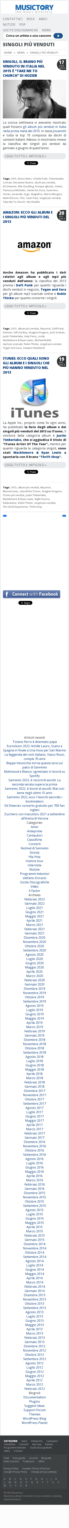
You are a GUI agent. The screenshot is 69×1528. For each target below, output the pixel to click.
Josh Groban (57, 332)
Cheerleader (56, 178)
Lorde (41, 336)
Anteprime (34, 831)
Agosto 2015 (34, 1210)
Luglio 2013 (34, 1316)
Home (8, 52)
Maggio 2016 (34, 1172)
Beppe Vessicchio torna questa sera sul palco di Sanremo (34, 765)
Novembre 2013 (34, 1299)
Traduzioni (28, 1461)
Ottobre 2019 (34, 997)
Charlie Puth (40, 178)
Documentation (34, 1397)
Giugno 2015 (34, 1218)
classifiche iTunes (30, 491)
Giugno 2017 (34, 1116)
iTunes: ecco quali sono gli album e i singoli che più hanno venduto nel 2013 (26, 365)
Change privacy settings (44, 1471)
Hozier (7, 194)
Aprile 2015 (34, 1227)
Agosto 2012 (34, 1363)
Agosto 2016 (34, 1159)
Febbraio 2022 (34, 899)
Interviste (34, 865)
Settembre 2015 (34, 1206)
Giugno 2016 (34, 1167)
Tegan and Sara (53, 289)
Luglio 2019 (34, 1010)
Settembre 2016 (34, 1154)
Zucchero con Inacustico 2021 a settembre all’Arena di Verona (34, 816)
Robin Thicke (31, 344)
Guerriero (52, 190)
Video (34, 886)
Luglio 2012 (34, 1367)
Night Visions (42, 499)
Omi (22, 198)
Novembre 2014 (34, 1248)
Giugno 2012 (34, 1372)
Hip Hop (34, 857)
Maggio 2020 (34, 967)
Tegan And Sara (12, 348)
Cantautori (34, 835)
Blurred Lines (10, 491)
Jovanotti (59, 131)
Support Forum (35, 1410)
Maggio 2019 (34, 1018)
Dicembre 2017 (34, 1091)
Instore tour (34, 861)
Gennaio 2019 (34, 1035)
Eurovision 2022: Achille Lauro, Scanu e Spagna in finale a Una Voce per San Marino (34, 748)
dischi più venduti (45, 182)
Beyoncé (45, 328)
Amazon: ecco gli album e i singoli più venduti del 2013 (28, 217)
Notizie (9, 24)
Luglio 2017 (34, 1112)
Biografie (46, 1458)
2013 (13, 328)
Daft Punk (24, 285)
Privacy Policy (11, 1468)
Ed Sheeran (9, 186)
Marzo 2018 (34, 1078)
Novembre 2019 (34, 993)
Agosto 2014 (34, 1261)
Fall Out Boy (20, 332)
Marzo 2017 (34, 1129)
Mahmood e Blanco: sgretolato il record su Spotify (34, 773)
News (46, 30)
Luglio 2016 (34, 1163)
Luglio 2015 (34, 1214)
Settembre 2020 (34, 950)
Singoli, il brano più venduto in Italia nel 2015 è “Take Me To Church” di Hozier (24, 68)
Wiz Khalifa (33, 202)
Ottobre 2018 (34, 1048)
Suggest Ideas (34, 1406)
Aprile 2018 (34, 1074)
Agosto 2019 (34, 1006)
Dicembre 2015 (34, 1193)
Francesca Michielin (14, 190)
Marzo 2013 (34, 1333)
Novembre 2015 (34, 1197)
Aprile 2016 (34, 1176)
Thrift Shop (50, 457)
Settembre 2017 (34, 1103)
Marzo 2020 (34, 976)
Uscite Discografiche (20, 30)
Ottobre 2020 (34, 946)
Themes (34, 1414)
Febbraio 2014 (34, 1286)
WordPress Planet (35, 1423)
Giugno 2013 (34, 1320)
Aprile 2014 (34, 1278)
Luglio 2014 (34, 1265)
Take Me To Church (14, 202)
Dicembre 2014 (34, 1244)
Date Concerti (11, 1461)
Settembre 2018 (34, 1052)
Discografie (19, 1458)
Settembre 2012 (34, 1359)
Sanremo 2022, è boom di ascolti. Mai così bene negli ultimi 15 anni (34, 790)
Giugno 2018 (34, 1065)
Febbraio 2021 (34, 929)
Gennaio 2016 (34, 1189)
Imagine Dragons (38, 332)
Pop (22, 24)
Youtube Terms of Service (36, 1468)
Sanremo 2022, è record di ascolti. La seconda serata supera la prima (34, 782)
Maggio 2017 (34, 1120)
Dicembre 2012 (34, 1346)
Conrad (7, 182)
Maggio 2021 (34, 916)
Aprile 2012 (34, 1380)
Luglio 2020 (34, 959)
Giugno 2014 (34, 1269)
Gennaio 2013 (34, 1342)
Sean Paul (32, 198)
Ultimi (41, 1461)
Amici (43, 19)
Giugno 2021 (34, 912)
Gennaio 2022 (34, 903)
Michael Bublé (43, 340)
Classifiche (34, 840)
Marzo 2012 (34, 1384)
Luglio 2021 (34, 908)
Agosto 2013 (34, 1312)
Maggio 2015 (34, 1223)
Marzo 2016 (34, 1180)
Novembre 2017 (34, 1095)
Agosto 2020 (34, 954)
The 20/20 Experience (15, 506)
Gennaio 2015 (34, 1240)
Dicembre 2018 (34, 1040)
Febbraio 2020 (34, 980)
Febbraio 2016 (34, 1184)
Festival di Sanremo (34, 848)
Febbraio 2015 (34, 1235)
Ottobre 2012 (34, 1355)
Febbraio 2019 (34, 1031)
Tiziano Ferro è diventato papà (34, 742)
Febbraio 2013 (34, 1338)
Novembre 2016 (34, 1146)
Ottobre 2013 (34, 1303)
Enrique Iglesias (44, 186)
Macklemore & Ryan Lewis (18, 340)
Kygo (27, 194)
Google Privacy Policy (15, 1471)
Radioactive (9, 503)
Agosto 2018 (34, 1057)
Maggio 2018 (34, 1069)
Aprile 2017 (34, 1125)
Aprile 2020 (34, 971)
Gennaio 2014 (34, 1291)
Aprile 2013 (34, 1329)
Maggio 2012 (34, 1376)
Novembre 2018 (34, 1044)
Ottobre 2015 (34, 1201)
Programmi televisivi (34, 874)
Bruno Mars (25, 178)
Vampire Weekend (34, 348)
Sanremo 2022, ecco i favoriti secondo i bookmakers (34, 799)
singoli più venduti (50, 198)
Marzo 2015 (34, 1231)
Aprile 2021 (34, 920)
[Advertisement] (34, 551)
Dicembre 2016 (34, 1142)
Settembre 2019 (34, 1001)
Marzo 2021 (34, 925)
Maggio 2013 (34, 1325)
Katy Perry (30, 336)
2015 (13, 178)
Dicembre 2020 (34, 937)
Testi (6, 1458)
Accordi (33, 1458)
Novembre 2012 (34, 1350)
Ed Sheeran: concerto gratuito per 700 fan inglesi (34, 807)
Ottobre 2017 (34, 1099)
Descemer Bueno (23, 182)
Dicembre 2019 (34, 988)
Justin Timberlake (13, 336)
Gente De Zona (36, 190)
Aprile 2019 (34, 1023)
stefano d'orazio (34, 878)
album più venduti (28, 328)
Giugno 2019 (34, 1014)
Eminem (7, 332)
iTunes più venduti (13, 495)
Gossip (34, 852)
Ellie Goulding (26, 186)
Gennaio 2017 (34, 1137)
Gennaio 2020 (34, 984)
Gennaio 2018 (34, 1086)
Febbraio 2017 (34, 1133)
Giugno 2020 (34, 963)
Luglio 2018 (34, 1061)
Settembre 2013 (34, 1308)
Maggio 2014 (34, 1274)
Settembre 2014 (34, 1257)
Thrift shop (35, 506)
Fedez (58, 186)
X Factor (34, 891)
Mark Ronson (10, 198)
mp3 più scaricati (12, 344)
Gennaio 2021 (34, 933)
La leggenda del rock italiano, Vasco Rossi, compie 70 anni (34, 756)
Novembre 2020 (34, 942)
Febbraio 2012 (34, 1389)
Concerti (35, 844)
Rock (31, 19)
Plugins (34, 1401)
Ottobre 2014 (34, 1252)
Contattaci (13, 19)
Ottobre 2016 (34, 1150)
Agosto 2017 (34, 1108)
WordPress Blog (34, 1418)
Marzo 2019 (34, 1027)
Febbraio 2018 (34, 1082)
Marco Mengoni (53, 194)
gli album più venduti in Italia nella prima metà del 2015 (34, 129)
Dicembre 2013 (34, 1295)
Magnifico (36, 194)
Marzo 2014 (34, 1282)
